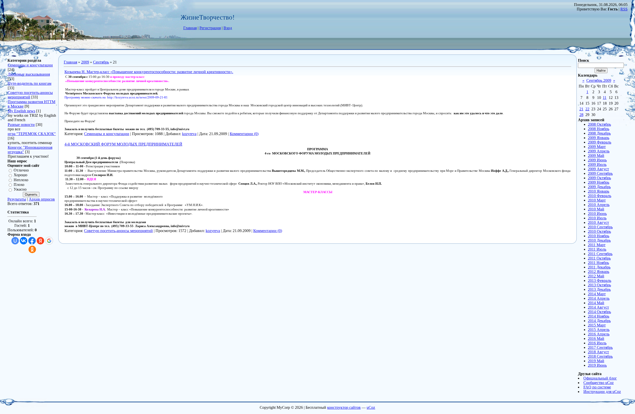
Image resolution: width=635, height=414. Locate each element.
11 (604, 97)
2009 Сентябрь (600, 173)
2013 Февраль (599, 280)
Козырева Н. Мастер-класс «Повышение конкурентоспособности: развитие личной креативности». (148, 72)
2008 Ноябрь (598, 129)
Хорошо (20, 175)
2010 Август (598, 222)
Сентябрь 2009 (598, 80)
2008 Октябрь (599, 124)
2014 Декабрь (599, 321)
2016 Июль (597, 343)
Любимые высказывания (29, 74)
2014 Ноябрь (598, 316)
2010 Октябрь (599, 231)
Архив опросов (42, 199)
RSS (624, 9)
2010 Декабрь (599, 240)
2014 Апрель (598, 298)
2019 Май (596, 361)
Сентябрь (101, 62)
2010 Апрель (598, 205)
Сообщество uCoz (598, 383)
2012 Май (596, 276)
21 (581, 109)
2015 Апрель (598, 329)
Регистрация (210, 28)
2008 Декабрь (599, 133)
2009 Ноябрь (598, 182)
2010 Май (596, 209)
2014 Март (597, 294)
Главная (190, 28)
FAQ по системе (597, 387)
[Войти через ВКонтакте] (23, 240)
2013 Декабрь (599, 289)
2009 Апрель (598, 151)
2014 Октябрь (599, 312)
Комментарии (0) (244, 134)
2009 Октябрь (599, 178)
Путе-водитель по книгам (29, 83)
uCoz (371, 407)
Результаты (16, 199)
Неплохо (21, 180)
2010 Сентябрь (600, 227)
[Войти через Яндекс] (40, 240)
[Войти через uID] (15, 240)
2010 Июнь (597, 213)
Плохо (19, 184)
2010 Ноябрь (598, 236)
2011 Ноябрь (598, 263)
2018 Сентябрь (600, 356)
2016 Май (596, 338)
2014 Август (598, 307)
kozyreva (189, 134)
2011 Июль (597, 249)
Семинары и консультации (30, 65)
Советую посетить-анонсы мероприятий (118, 231)
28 (581, 115)
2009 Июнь (597, 160)
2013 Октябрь (599, 285)
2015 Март (597, 325)
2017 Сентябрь (600, 347)
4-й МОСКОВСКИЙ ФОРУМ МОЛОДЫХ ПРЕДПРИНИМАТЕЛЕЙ (123, 144)
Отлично (21, 170)
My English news (21, 111)
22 (587, 109)
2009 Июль (597, 164)
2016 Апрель (598, 334)
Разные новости (21, 124)
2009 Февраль (599, 142)
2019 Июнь (597, 365)
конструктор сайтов (344, 407)
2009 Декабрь (599, 187)
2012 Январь (598, 271)
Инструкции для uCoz (602, 391)
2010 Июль (597, 218)
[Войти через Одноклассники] (32, 249)
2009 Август (598, 169)
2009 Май (596, 155)
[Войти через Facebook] (32, 240)
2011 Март (596, 245)
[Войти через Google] (49, 241)
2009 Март (597, 147)
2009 (85, 62)
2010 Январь (598, 191)
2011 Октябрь (599, 258)
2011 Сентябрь (600, 254)
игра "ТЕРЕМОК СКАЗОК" (32, 134)
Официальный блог (600, 378)
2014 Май (596, 303)
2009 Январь (598, 138)
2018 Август (598, 352)
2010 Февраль (599, 196)
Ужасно (20, 189)
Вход (227, 28)
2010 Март (597, 200)
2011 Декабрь (599, 267)
